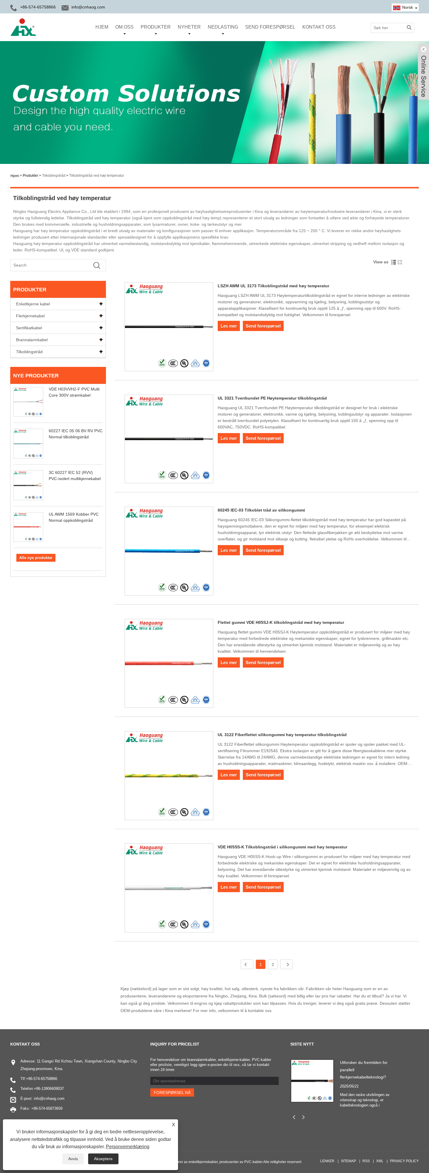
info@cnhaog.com (88, 7)
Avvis (73, 1158)
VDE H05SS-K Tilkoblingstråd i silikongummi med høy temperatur (282, 847)
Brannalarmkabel (32, 339)
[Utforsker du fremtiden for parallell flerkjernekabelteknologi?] (312, 1080)
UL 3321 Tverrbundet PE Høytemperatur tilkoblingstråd (272, 398)
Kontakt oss (319, 26)
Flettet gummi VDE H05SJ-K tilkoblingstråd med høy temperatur (281, 622)
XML (379, 1161)
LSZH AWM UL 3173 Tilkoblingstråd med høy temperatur (273, 285)
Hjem (101, 26)
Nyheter (189, 26)
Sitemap (348, 1161)
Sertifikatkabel (29, 327)
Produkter (156, 26)
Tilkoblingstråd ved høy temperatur (96, 176)
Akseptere (103, 1158)
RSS (366, 1161)
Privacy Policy (404, 1161)
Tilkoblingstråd (53, 176)
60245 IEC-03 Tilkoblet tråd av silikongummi (261, 510)
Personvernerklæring (127, 1146)
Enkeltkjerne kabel (33, 304)
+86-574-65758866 (41, 1078)
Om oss (124, 26)
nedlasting (223, 26)
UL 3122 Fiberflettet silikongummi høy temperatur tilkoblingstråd (282, 734)
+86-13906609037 (49, 1088)
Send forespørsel (270, 26)
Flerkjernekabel (30, 316)
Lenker (327, 1161)
